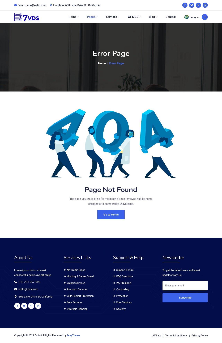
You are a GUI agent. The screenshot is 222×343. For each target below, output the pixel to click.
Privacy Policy (200, 335)
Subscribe (185, 298)
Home (73, 17)
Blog (152, 17)
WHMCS (133, 17)
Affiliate (156, 335)
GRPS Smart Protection (80, 296)
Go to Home (111, 215)
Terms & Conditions (176, 335)
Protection (122, 296)
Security (121, 308)
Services (112, 17)
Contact (171, 17)
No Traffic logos (75, 270)
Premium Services (77, 289)
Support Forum (125, 270)
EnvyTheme (73, 335)
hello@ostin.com (36, 5)
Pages (91, 17)
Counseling (122, 289)
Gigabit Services (75, 283)
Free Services (74, 302)
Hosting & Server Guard (80, 276)
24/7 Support (123, 283)
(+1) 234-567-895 (29, 282)
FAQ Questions (124, 276)
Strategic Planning (76, 308)
